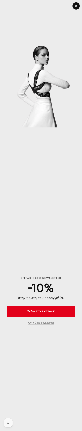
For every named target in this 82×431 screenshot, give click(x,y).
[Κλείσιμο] (76, 6)
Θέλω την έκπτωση (41, 311)
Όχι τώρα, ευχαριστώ (41, 323)
